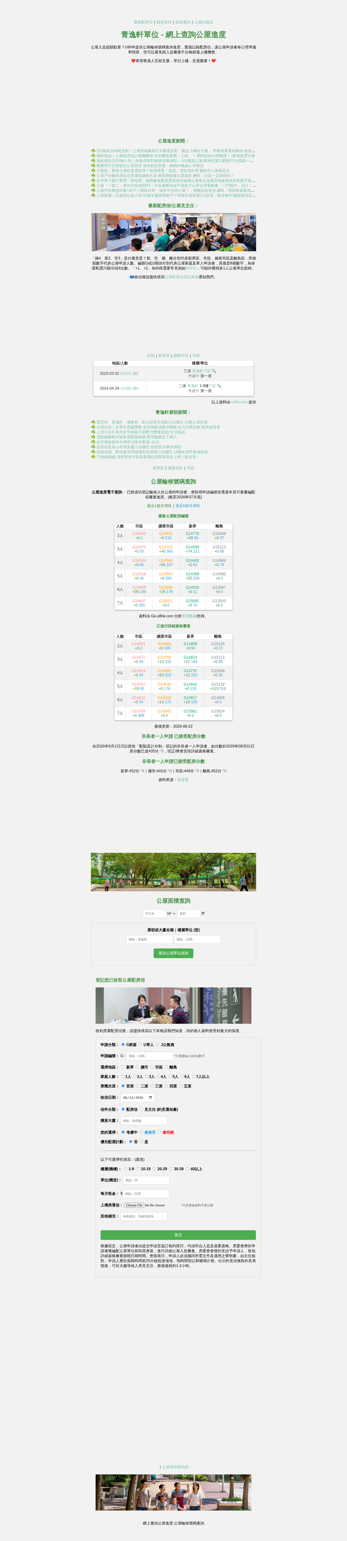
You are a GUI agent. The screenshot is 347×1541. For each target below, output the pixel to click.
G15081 (192, 603)
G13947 (219, 589)
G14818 (164, 700)
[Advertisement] (173, 100)
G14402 (192, 563)
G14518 (139, 576)
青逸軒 (197, 371)
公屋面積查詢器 (175, 1467)
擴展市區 (181, 356)
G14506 (166, 589)
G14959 (190, 646)
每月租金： (110, 1193)
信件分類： (110, 1109)
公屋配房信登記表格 (182, 277)
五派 (187, 1086)
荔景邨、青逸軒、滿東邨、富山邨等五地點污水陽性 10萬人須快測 (152, 422)
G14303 (138, 646)
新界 (130, 1067)
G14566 (166, 563)
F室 (207, 371)
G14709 (138, 713)
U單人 (149, 1045)
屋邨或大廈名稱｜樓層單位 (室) (173, 930)
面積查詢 (182, 22)
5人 (175, 1077)
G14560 (219, 576)
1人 (128, 1077)
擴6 (136, 373)
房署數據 (189, 616)
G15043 (164, 713)
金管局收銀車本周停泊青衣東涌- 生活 (128, 442)
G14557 (138, 686)
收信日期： (110, 1097)
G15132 (218, 686)
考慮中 (132, 1132)
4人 (164, 1077)
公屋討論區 (203, 22)
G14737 (190, 673)
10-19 (146, 1169)
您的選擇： (110, 1132)
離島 (173, 1067)
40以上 (196, 1169)
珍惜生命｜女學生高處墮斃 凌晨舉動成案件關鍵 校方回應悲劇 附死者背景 (158, 427)
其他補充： (110, 1216)
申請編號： (110, 1056)
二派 (144, 1086)
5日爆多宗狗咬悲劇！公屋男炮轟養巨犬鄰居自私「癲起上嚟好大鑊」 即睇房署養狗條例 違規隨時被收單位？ (187, 151)
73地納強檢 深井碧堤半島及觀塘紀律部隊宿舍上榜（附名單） (148, 457)
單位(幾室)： (111, 1180)
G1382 (126, 388)
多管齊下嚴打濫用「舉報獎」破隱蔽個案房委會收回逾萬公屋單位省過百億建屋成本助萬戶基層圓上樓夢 (183, 181)
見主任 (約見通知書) (161, 1109)
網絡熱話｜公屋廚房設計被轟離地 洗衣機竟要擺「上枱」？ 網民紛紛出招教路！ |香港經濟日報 (176, 156)
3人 (152, 1077)
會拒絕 (168, 1132)
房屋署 (183, 780)
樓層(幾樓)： (111, 1169)
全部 (151, 356)
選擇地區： (110, 1067)
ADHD (191, 268)
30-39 (179, 1169)
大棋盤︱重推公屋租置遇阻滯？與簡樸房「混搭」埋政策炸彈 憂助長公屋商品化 (163, 171)
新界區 (164, 356)
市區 (196, 356)
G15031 (166, 603)
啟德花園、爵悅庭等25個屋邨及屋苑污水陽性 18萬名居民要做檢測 (152, 452)
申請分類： (110, 1045)
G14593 (166, 576)
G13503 (219, 603)
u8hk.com (239, 402)
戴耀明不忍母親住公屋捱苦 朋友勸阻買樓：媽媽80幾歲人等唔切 (150, 166)
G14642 (190, 686)
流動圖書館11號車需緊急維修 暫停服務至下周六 (137, 437)
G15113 (219, 549)
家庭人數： (110, 1077)
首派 (130, 1086)
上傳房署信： (112, 1205)
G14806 (164, 673)
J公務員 (167, 1045)
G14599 (192, 549)
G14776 (192, 536)
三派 (159, 1086)
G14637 (139, 603)
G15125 (218, 646)
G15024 (218, 713)
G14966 (219, 563)
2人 (140, 1077)
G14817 (190, 700)
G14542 (192, 589)
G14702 (166, 549)
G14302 (139, 536)
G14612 (138, 700)
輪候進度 (164, 22)
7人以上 (203, 1077)
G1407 (126, 373)
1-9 (131, 1169)
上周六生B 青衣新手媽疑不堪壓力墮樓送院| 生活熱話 (141, 432)
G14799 (164, 659)
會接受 (150, 1132)
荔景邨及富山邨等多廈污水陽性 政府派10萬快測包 (139, 447)
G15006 (218, 673)
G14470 (139, 549)
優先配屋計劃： (114, 1142)
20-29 (162, 1169)
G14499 (192, 576)
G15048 (219, 536)
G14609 (139, 589)
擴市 (144, 1067)
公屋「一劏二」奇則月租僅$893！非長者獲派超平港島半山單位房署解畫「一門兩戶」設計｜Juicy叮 (181, 186)
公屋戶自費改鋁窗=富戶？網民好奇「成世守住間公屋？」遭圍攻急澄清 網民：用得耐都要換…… (177, 190)
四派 (173, 1086)
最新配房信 (143, 22)
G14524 (139, 563)
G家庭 (131, 1045)
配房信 (132, 1109)
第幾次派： (110, 1086)
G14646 (164, 686)
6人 (187, 1077)
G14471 (138, 659)
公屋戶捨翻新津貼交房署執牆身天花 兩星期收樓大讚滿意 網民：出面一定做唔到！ (165, 176)
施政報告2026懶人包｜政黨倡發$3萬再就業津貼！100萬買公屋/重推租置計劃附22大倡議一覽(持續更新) (184, 161)
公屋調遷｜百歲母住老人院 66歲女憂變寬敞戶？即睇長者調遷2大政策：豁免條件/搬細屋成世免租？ (180, 195)
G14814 (190, 659)
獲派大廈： (110, 1120)
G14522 (166, 536)
